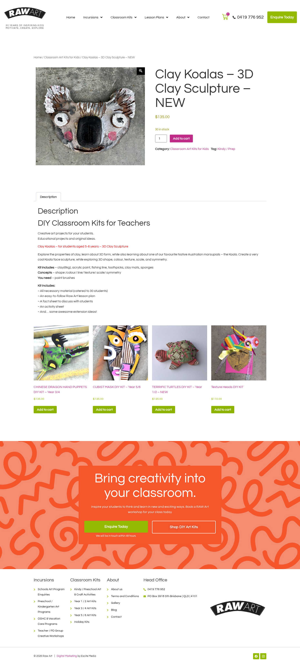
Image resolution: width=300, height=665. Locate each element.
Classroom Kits (121, 17)
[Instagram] (263, 656)
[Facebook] (256, 656)
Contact (203, 17)
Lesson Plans (154, 17)
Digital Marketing (67, 656)
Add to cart (181, 138)
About (180, 17)
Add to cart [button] (45, 409)
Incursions (90, 17)
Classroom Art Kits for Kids (62, 57)
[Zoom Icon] (141, 71)
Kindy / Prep (226, 149)
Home (70, 17)
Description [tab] (48, 196)
